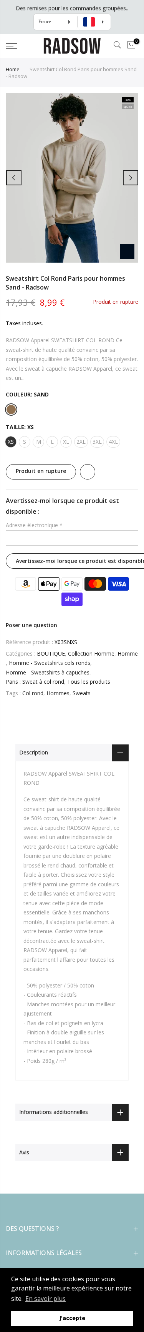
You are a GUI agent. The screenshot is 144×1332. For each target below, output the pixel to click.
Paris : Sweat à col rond (35, 681)
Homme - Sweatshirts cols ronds (49, 662)
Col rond (32, 693)
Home (13, 69)
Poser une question (31, 625)
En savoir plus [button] (45, 1298)
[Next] (130, 177)
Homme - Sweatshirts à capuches (47, 672)
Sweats (82, 693)
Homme (128, 653)
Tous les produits (88, 681)
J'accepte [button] (72, 1318)
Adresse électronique (34, 525)
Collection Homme (91, 653)
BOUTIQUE (51, 653)
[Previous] (14, 177)
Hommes (58, 693)
